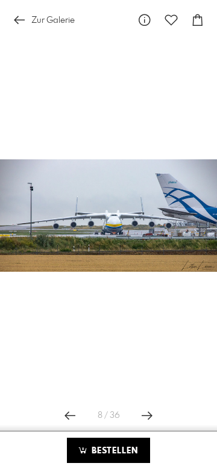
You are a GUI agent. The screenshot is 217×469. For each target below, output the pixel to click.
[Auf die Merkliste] (171, 20)
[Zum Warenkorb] (197, 20)
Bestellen (113, 451)
